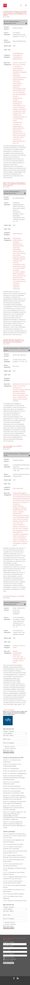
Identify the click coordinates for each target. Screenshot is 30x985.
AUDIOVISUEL (22, 94)
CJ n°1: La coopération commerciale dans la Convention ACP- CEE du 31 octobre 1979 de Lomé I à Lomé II (14, 835)
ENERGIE (22, 272)
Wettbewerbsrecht (17, 59)
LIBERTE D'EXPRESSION (19, 538)
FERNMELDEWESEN (18, 246)
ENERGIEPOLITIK (17, 244)
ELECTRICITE (16, 272)
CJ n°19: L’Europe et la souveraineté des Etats (15, 900)
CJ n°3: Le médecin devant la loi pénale (13, 844)
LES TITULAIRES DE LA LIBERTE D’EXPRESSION (12, 446)
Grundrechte (16, 74)
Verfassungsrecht (17, 55)
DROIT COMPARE (23, 528)
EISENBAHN (16, 242)
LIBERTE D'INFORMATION (20, 540)
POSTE (14, 275)
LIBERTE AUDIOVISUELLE (19, 536)
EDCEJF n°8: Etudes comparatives (11, 786)
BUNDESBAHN (17, 238)
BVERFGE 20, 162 (17, 502)
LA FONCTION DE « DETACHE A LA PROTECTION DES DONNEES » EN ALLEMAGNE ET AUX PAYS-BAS (13, 341)
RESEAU (23, 279)
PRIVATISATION (17, 130)
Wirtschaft (15, 94)
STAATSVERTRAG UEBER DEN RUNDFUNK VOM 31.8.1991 (19, 90)
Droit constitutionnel (18, 530)
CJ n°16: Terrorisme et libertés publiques (13, 894)
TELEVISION (16, 137)
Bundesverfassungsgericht (19, 493)
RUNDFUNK (16, 87)
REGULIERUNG (17, 85)
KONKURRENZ (16, 76)
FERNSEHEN (16, 72)
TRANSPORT (16, 285)
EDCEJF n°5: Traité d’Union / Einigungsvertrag (14, 773)
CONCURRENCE (17, 105)
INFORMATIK (16, 391)
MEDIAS (15, 128)
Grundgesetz (23, 72)
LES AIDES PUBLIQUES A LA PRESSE (13, 596)
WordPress (15, 983)
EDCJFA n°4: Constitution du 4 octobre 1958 (14, 771)
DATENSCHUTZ (17, 388)
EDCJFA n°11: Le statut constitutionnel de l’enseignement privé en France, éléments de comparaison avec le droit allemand (14, 797)
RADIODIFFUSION (17, 132)
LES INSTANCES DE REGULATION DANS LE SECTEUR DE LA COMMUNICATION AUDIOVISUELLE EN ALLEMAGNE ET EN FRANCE (15, 13)
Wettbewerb (21, 92)
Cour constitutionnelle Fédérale (21, 517)
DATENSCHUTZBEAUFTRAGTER (21, 389)
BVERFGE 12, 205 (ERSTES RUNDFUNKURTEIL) (19, 66)
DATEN (23, 386)
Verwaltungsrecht (17, 57)
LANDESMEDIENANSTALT (20, 77)
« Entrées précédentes (9, 710)
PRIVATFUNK (16, 81)
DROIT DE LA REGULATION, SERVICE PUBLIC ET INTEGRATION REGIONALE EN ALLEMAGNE (14, 184)
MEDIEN (15, 79)
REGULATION (16, 133)
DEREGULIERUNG (17, 70)
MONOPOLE (21, 128)
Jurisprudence (24, 534)
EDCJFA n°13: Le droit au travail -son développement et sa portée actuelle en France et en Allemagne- (13, 807)
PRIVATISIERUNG (17, 83)
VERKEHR (22, 257)
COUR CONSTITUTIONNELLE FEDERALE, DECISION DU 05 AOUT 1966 (20, 521)
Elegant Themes (14, 981)
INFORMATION (17, 534)
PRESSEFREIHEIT (17, 513)
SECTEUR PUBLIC (21, 135)
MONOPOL (21, 79)
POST (14, 253)
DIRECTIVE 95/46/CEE (18, 395)
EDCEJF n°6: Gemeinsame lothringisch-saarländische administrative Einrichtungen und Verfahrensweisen (14, 777)
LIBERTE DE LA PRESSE (19, 541)
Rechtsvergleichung (18, 53)
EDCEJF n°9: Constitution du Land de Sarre (14, 788)
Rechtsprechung (17, 515)
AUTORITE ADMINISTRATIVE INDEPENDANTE (17, 102)
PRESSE (15, 545)
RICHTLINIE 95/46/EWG (19, 393)
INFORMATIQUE (21, 397)
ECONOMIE (16, 124)
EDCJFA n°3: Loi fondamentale (11, 768)
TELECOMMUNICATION (19, 281)
